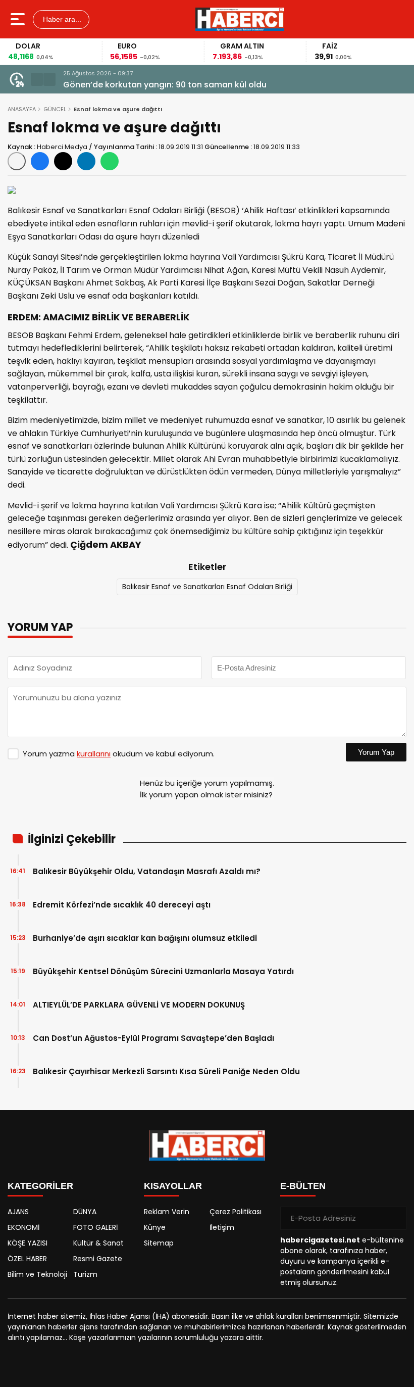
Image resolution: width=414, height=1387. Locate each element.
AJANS (18, 1212)
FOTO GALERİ (95, 1227)
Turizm (85, 1274)
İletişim (222, 1227)
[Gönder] (394, 1218)
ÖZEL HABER (27, 1259)
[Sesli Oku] (17, 161)
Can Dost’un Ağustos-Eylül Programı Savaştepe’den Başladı (153, 1038)
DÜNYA (84, 1212)
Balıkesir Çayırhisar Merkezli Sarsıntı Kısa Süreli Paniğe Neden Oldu (166, 1071)
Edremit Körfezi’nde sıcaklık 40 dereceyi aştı (122, 904)
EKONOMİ (23, 1227)
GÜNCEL (54, 109)
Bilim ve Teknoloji (37, 1274)
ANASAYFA (22, 109)
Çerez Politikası (236, 1212)
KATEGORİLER (40, 1186)
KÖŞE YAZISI (27, 1243)
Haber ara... (61, 19)
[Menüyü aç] (19, 19)
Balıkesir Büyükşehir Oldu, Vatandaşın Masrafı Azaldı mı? (147, 871)
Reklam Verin (166, 1212)
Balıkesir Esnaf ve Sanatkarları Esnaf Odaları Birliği (207, 587)
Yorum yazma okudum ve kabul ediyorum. (119, 753)
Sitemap (159, 1243)
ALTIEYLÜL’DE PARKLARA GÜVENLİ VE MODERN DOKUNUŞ (139, 1004)
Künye (155, 1227)
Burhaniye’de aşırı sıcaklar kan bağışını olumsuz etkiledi (145, 938)
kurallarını (94, 753)
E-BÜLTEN (303, 1186)
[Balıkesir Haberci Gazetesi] (239, 19)
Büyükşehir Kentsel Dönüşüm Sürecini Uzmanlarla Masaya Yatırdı (163, 971)
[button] (37, 79)
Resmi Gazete (97, 1259)
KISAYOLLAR (173, 1186)
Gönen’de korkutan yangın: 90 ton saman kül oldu (165, 84)
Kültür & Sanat (98, 1243)
